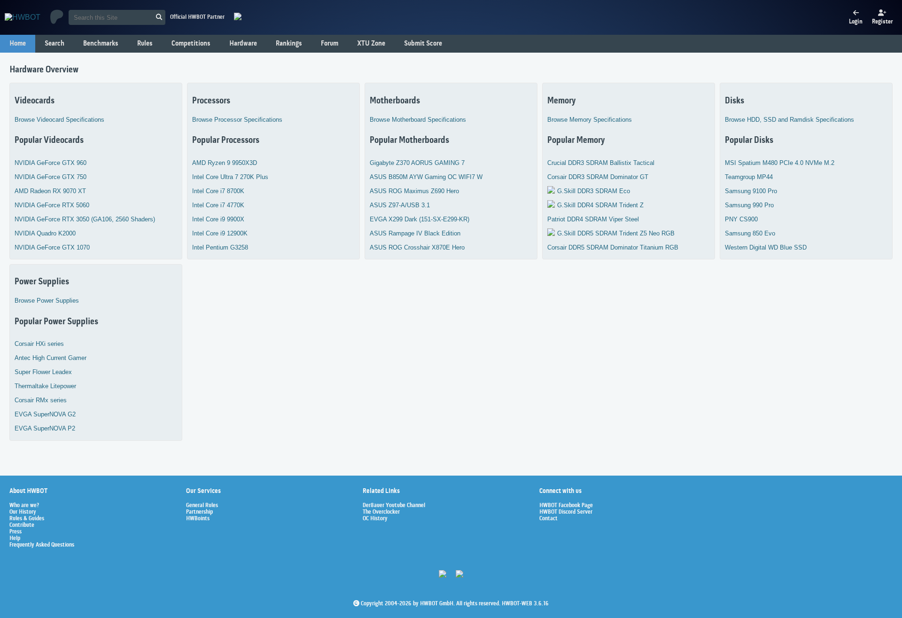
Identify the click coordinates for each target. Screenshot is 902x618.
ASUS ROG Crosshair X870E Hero (417, 247)
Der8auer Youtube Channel (394, 505)
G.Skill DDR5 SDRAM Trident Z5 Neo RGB (616, 233)
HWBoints (198, 519)
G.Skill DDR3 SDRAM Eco (593, 191)
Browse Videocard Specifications (59, 119)
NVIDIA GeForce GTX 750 (50, 176)
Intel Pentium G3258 (220, 247)
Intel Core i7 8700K (218, 191)
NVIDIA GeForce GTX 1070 (52, 247)
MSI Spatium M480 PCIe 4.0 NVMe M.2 (779, 162)
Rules (145, 43)
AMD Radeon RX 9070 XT (50, 191)
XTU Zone (371, 43)
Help (14, 538)
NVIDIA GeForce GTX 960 (50, 162)
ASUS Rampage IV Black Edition (415, 233)
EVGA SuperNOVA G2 (45, 414)
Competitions (190, 43)
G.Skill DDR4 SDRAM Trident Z (600, 205)
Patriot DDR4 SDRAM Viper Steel (593, 219)
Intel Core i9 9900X (218, 219)
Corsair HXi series (39, 343)
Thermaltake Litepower (45, 386)
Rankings (289, 43)
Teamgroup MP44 (749, 176)
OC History (375, 519)
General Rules (202, 505)
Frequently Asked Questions (41, 545)
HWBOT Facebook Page (566, 505)
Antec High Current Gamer (50, 357)
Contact (548, 519)
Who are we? (24, 505)
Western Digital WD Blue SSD (766, 247)
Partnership (199, 512)
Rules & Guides (26, 519)
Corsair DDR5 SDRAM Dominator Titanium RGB (612, 247)
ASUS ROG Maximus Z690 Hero (414, 191)
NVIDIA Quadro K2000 (45, 233)
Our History (22, 512)
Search (54, 43)
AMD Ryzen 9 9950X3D (224, 162)
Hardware (243, 43)
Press (15, 532)
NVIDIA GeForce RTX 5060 (52, 205)
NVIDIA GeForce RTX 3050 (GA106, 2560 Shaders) (85, 219)
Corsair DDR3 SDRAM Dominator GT (597, 176)
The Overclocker (381, 512)
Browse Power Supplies (47, 300)
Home (17, 43)
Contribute (21, 525)
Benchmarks (100, 43)
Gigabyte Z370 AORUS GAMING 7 (417, 162)
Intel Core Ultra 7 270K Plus (230, 176)
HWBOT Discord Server (565, 512)
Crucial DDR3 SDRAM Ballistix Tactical (600, 162)
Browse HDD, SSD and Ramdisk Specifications (789, 119)
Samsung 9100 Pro (751, 191)
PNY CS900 (741, 219)
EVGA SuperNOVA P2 (45, 428)
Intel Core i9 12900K (220, 233)
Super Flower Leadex (43, 371)
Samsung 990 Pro (749, 205)
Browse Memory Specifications (589, 119)
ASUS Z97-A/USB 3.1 (400, 205)
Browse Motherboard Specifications (418, 119)
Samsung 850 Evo (750, 233)
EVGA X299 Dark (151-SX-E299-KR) (419, 219)
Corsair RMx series (41, 400)
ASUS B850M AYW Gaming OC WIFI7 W (426, 176)
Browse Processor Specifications (237, 119)
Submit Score (423, 43)
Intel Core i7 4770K (218, 205)
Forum (329, 43)
